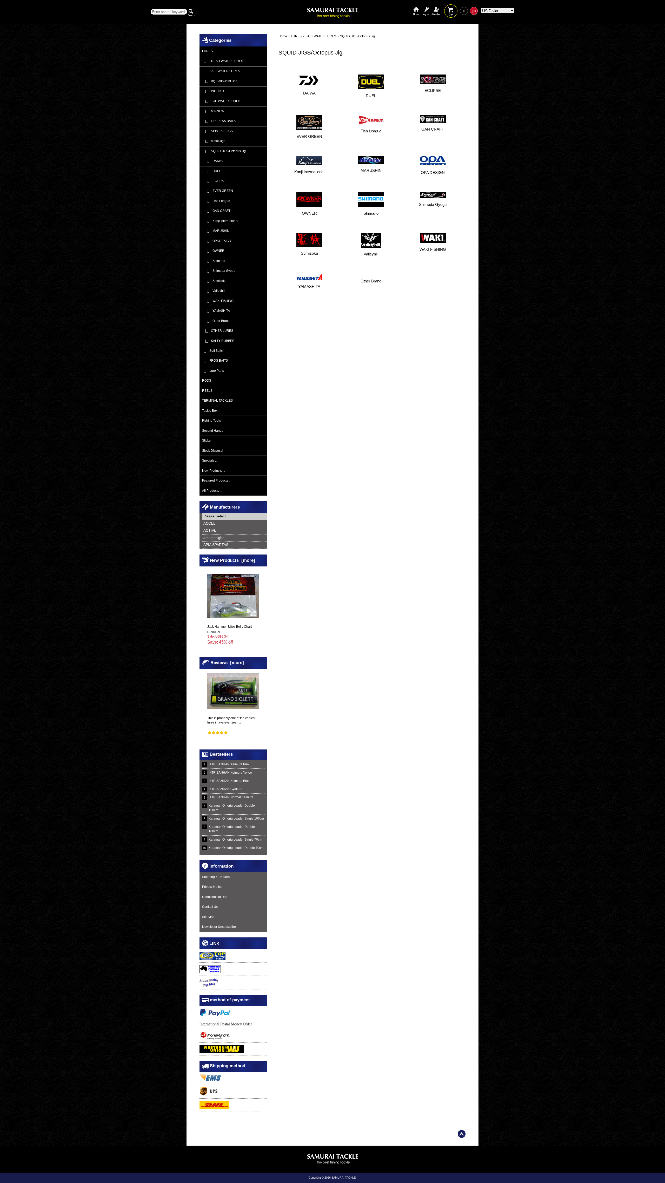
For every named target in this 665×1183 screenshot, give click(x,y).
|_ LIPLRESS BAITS (219, 121)
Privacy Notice (212, 887)
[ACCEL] (234, 523)
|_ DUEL (211, 171)
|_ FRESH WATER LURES (222, 61)
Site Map (208, 917)
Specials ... (209, 460)
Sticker (207, 440)
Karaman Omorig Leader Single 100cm (236, 818)
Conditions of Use (214, 897)
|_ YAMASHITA (216, 311)
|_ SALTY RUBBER (218, 341)
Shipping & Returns (216, 877)
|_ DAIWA (212, 161)
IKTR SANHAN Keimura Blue (229, 781)
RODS (206, 380)
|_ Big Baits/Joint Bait (219, 81)
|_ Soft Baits (212, 351)
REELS (207, 391)
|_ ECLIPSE (214, 181)
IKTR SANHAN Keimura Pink (229, 764)
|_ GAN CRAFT (216, 211)
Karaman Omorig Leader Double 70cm (236, 848)
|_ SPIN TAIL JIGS (217, 131)
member (436, 7)
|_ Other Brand (216, 321)
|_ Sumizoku (214, 281)
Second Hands (212, 430)
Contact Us (210, 907)
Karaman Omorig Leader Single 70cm (235, 839)
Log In (426, 7)
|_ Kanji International (220, 221)
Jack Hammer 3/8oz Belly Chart (229, 626)
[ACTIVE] (234, 530)
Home (416, 7)
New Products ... (213, 470)
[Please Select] (234, 516)
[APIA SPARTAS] (234, 545)
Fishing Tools (211, 420)
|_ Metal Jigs (213, 141)
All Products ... (212, 490)
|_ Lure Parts (213, 371)
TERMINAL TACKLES (217, 400)
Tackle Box (209, 411)
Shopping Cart (450, 7)
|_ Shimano (213, 261)
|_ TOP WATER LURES (221, 101)
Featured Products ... (216, 480)
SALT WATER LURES (320, 36)
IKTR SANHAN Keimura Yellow (230, 772)
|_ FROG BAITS (215, 360)
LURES (296, 36)
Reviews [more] (227, 662)
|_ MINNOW (213, 111)
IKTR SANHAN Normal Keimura (231, 797)
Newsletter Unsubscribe (219, 927)
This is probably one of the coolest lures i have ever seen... (231, 720)
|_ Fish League (216, 201)
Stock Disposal (212, 450)
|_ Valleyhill (213, 291)
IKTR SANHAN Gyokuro (225, 789)
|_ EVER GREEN (217, 191)
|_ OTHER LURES (217, 331)
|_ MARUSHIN (215, 231)
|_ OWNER (213, 251)
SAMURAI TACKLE (343, 1177)
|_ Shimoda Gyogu (218, 271)
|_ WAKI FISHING (218, 301)
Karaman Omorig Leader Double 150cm (232, 808)
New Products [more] (232, 560)
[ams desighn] (234, 538)
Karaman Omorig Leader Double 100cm (232, 829)
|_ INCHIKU (213, 91)
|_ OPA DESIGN (216, 241)
